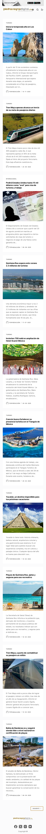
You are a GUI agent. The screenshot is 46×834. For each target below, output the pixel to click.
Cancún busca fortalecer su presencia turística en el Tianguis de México (23, 421)
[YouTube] (30, 826)
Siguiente (36, 808)
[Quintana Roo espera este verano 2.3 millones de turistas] (23, 284)
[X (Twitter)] (20, 826)
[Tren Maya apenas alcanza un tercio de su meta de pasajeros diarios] (23, 128)
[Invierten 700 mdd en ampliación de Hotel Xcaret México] (23, 359)
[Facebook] (15, 826)
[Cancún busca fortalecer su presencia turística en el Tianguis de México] (23, 443)
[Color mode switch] (33, 10)
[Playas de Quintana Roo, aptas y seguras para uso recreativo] (23, 596)
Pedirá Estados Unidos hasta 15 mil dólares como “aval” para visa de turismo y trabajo (22, 185)
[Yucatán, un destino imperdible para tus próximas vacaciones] (23, 518)
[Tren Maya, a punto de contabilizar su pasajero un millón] (23, 674)
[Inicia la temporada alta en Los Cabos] (23, 48)
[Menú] (42, 10)
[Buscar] (37, 10)
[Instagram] (25, 826)
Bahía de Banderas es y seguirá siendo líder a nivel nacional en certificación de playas (20, 730)
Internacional (11, 179)
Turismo (9, 23)
